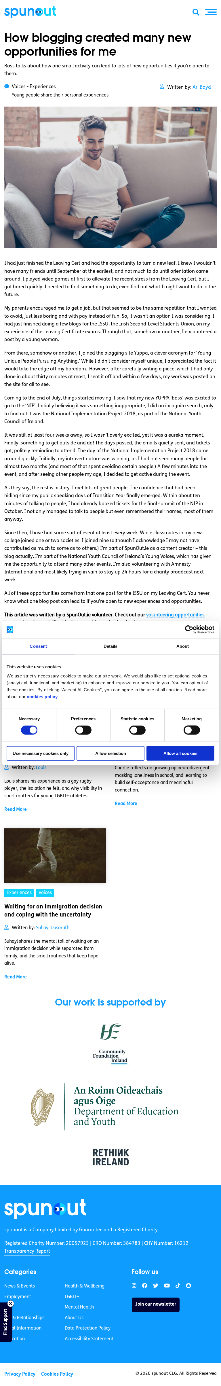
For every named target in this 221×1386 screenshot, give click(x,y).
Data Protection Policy (87, 1328)
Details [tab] (111, 646)
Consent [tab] (38, 646)
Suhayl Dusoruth (52, 928)
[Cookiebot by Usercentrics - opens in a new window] (189, 629)
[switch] (83, 730)
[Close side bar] (10, 1303)
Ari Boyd (202, 87)
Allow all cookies (180, 753)
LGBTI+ (72, 1297)
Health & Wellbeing (84, 1286)
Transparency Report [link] (27, 1251)
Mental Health (79, 1307)
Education (14, 1339)
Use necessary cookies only (40, 753)
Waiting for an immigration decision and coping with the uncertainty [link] (53, 911)
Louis (41, 768)
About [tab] (182, 646)
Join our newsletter (155, 1304)
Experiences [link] (19, 893)
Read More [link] (15, 809)
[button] (211, 12)
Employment (17, 1297)
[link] (45, 1209)
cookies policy (42, 696)
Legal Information (22, 1328)
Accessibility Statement (89, 1339)
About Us (74, 1318)
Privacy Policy (19, 1374)
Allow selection (110, 753)
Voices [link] (45, 893)
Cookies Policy (57, 1374)
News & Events (19, 1286)
